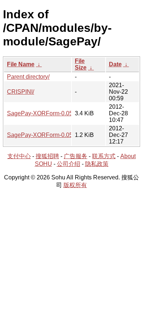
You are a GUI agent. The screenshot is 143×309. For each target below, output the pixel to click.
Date (115, 64)
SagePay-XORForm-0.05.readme (50, 135)
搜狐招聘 (47, 156)
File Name (20, 64)
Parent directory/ (28, 77)
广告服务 (75, 156)
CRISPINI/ (20, 92)
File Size (81, 64)
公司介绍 (68, 164)
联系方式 (103, 156)
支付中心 (19, 156)
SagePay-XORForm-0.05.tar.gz (47, 113)
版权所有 (75, 185)
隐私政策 (97, 164)
